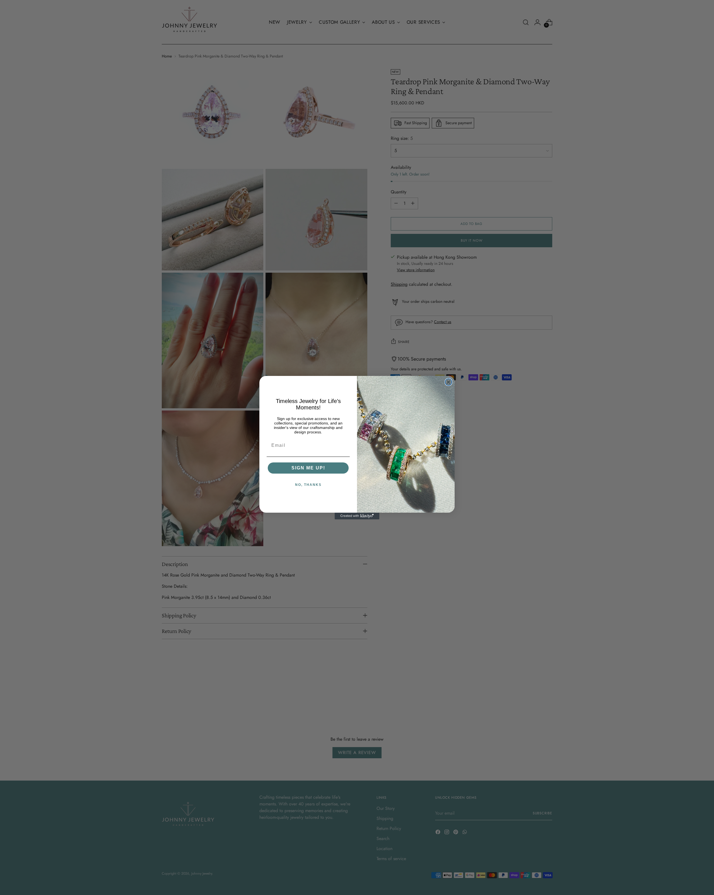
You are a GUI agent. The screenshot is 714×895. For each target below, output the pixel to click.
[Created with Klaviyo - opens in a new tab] (357, 516)
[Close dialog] (448, 382)
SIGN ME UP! (308, 468)
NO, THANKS (308, 485)
